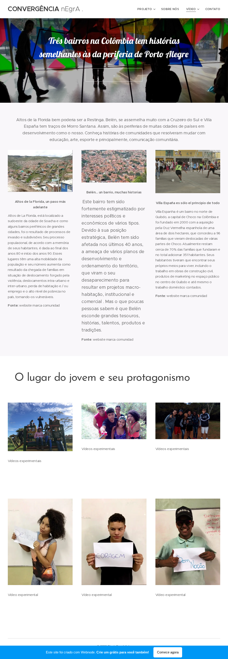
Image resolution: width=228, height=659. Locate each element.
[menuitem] (147, 9)
